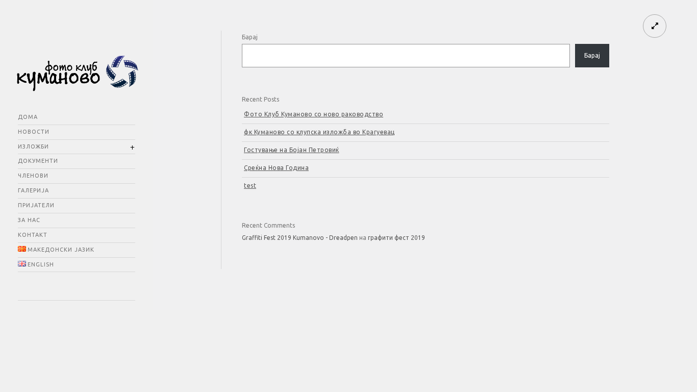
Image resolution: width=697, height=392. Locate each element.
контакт (32, 235)
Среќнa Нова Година (276, 167)
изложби (33, 146)
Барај (250, 37)
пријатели (36, 205)
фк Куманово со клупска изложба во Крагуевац (319, 132)
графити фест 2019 (396, 237)
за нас (29, 220)
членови (33, 176)
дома (28, 117)
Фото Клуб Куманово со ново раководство (313, 114)
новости (33, 132)
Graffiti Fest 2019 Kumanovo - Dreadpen (300, 237)
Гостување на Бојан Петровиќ (291, 149)
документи (38, 161)
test (250, 185)
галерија (33, 190)
